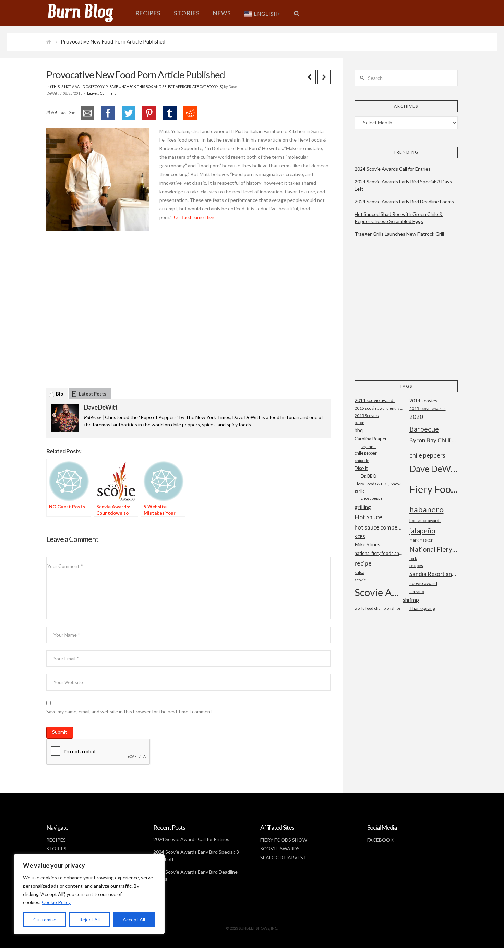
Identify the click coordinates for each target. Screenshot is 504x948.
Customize (44, 919)
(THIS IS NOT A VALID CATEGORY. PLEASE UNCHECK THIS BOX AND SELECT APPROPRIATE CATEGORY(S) (136, 87)
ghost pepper (372, 498)
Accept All (134, 919)
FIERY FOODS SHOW (283, 840)
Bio (59, 394)
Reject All (89, 919)
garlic (359, 491)
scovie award (423, 583)
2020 (416, 417)
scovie (360, 580)
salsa (359, 572)
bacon (359, 422)
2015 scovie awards (427, 408)
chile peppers (427, 455)
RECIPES (56, 840)
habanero (426, 509)
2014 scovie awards (375, 400)
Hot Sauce (368, 517)
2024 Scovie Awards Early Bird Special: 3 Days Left (403, 185)
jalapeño (422, 530)
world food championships (378, 608)
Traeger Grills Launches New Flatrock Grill (399, 234)
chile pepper (366, 453)
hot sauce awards (425, 520)
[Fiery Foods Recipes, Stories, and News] (87, 13)
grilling (363, 507)
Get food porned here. (195, 217)
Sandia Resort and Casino (433, 574)
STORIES (56, 848)
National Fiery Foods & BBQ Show (433, 549)
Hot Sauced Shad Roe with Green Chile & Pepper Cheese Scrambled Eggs (399, 217)
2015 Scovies (367, 415)
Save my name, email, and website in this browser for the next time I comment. (129, 711)
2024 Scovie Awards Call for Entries (393, 169)
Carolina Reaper (371, 438)
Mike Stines (367, 544)
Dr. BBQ (368, 476)
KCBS (360, 536)
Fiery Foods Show (433, 489)
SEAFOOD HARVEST (283, 857)
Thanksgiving (422, 608)
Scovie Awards (379, 592)
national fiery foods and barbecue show (379, 553)
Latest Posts (92, 394)
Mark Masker (421, 540)
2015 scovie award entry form (379, 408)
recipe (363, 563)
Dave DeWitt (100, 407)
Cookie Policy (56, 902)
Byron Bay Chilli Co (433, 440)
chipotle (362, 460)
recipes (416, 565)
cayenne (368, 446)
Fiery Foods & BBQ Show (377, 483)
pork (413, 558)
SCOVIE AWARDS (280, 848)
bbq (359, 430)
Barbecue (424, 429)
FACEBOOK (380, 840)
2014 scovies (423, 400)
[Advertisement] (188, 318)
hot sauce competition (379, 527)
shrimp (411, 599)
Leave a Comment (101, 93)
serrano (416, 591)
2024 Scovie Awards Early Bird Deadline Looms (404, 201)
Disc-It (361, 468)
